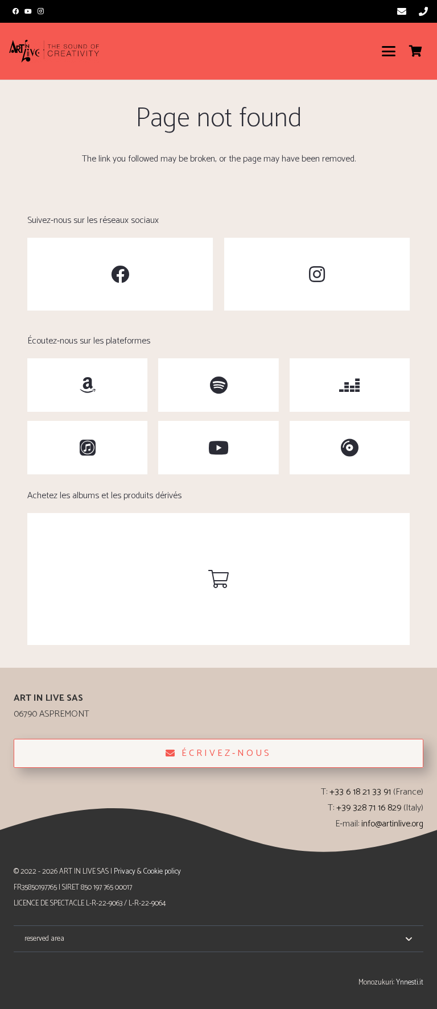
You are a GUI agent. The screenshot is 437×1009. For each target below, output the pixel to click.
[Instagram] (41, 11)
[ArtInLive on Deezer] (350, 385)
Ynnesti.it (409, 983)
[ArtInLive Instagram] (317, 274)
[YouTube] (28, 11)
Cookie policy (162, 872)
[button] (388, 51)
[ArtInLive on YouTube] (218, 447)
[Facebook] (15, 11)
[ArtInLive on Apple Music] (87, 447)
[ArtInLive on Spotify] (218, 385)
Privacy (124, 872)
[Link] (401, 11)
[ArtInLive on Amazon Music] (87, 385)
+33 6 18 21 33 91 (360, 792)
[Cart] (415, 51)
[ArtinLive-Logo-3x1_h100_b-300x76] (54, 51)
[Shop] (218, 579)
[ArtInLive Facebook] (120, 274)
